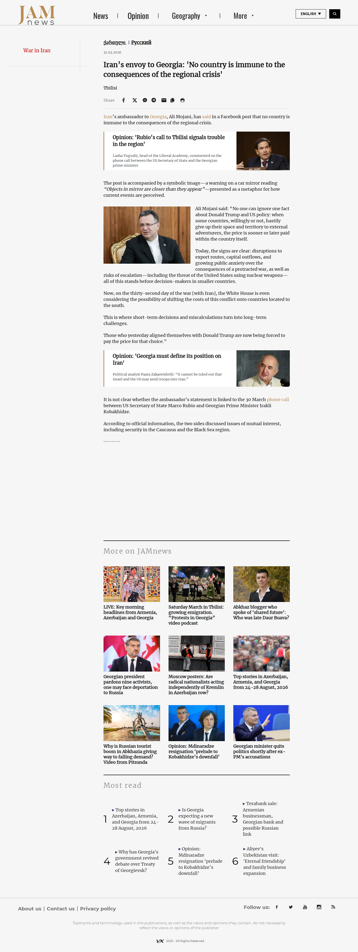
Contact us (61, 908)
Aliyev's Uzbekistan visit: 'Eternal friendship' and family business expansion (264, 861)
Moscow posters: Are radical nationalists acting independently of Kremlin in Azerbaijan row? (196, 684)
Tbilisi (110, 88)
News (100, 15)
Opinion (138, 15)
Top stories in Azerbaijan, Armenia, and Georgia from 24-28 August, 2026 (260, 682)
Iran (108, 116)
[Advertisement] (197, 492)
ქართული (115, 42)
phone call (278, 399)
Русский (141, 42)
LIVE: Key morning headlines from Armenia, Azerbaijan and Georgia (130, 612)
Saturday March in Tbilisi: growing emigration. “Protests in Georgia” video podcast (196, 615)
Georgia (158, 116)
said (206, 116)
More (240, 15)
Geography (186, 15)
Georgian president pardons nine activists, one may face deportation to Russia (131, 684)
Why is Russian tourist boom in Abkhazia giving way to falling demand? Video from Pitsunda (130, 754)
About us (29, 908)
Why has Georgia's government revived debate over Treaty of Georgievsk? (137, 861)
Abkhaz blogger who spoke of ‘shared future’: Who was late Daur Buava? (261, 612)
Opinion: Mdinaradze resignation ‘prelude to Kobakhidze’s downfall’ (194, 752)
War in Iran (36, 50)
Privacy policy (98, 908)
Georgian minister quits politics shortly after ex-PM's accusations (259, 752)
